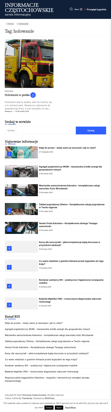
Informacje (9, 91)
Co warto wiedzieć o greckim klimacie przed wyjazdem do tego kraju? (41, 359)
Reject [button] (59, 407)
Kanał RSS (12, 317)
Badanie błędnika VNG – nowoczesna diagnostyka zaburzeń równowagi (41, 371)
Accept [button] (49, 407)
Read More (70, 407)
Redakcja (8, 111)
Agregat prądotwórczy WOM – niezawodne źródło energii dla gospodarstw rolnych (47, 329)
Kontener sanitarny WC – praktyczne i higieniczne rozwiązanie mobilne (41, 365)
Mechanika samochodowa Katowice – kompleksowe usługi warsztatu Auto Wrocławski (49, 335)
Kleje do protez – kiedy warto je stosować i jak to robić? (67, 147)
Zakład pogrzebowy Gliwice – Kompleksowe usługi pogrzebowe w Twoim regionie (47, 341)
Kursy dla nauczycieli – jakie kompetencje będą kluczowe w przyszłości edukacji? (47, 353)
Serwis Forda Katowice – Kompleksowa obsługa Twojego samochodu (40, 347)
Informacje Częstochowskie (29, 8)
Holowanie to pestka (17, 95)
